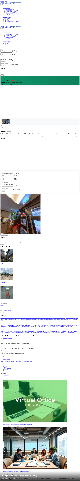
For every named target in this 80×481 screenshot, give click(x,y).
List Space (5, 22)
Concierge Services (9, 13)
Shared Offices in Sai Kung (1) (57, 331)
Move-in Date (8, 62)
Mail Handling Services (10, 12)
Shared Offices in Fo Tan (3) (18, 331)
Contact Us (2, 2)
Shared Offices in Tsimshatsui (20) (25, 326)
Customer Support (6, 359)
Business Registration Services (12, 10)
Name (13, 50)
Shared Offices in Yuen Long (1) (70, 332)
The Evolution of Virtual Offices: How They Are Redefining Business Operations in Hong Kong (17, 424)
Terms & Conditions (7, 368)
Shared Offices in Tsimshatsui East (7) (39, 326)
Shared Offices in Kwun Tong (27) (34, 325)
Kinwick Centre (3, 263)
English (8, 21)
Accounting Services (10, 9)
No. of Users (14, 60)
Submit (2, 65)
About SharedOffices (7, 366)
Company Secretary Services (11, 11)
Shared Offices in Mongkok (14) (61, 325)
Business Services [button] (6, 8)
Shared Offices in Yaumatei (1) (67, 326)
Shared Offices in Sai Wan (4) (7, 319)
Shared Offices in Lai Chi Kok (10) (48, 325)
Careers (4, 367)
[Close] (1, 49)
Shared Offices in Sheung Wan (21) (34, 319)
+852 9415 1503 (8, 2)
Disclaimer (5, 370)
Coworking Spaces (6, 17)
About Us (2, 1)
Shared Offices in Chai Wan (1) (46, 318)
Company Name (15, 51)
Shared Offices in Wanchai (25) (59, 319)
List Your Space (6, 375)
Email (13, 54)
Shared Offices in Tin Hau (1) (47, 319)
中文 (24, 2)
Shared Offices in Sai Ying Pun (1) (20, 319)
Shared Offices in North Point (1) (59, 318)
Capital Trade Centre (4, 282)
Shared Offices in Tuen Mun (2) (45, 332)
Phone (14, 53)
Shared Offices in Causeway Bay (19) (20, 318)
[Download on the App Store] (3, 310)
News (6, 1)
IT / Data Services (9, 14)
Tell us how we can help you (6, 338)
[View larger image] (6, 121)
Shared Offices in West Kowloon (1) (54, 326)
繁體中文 (18, 21)
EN (17, 2)
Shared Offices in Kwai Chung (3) (31, 331)
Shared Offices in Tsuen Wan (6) (32, 332)
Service (10, 59)
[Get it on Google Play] (9, 310)
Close (2, 75)
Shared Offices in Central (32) (34, 318)
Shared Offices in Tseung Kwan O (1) (18, 332)
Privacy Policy (6, 369)
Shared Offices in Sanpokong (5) (11, 326)
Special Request (15, 64)
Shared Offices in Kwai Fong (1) (44, 331)
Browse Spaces (6, 19)
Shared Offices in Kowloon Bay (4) (20, 325)
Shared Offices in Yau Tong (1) (58, 332)
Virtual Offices (6, 15)
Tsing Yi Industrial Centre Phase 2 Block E (8, 301)
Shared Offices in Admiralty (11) (6, 318)
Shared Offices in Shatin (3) (68, 331)
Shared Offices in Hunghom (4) (6, 325)
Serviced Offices (6, 18)
